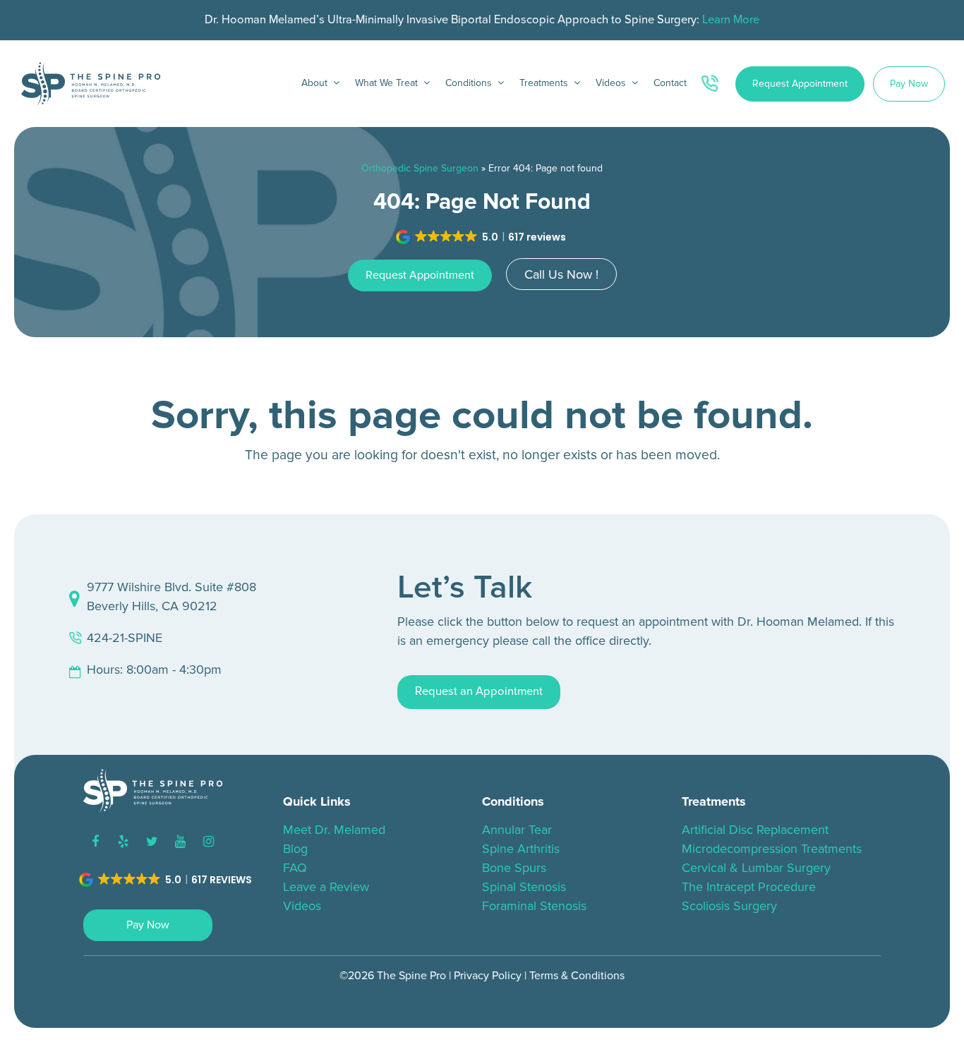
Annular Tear (517, 829)
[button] (482, 237)
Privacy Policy (488, 976)
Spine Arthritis (521, 848)
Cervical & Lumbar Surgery (756, 868)
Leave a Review (326, 887)
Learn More (730, 20)
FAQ (295, 868)
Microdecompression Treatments (772, 848)
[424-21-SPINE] (713, 84)
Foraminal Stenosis (534, 906)
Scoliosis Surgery (729, 906)
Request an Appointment (479, 691)
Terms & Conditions (577, 976)
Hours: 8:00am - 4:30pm (154, 669)
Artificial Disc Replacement (755, 829)
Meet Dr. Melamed (334, 829)
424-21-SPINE (124, 638)
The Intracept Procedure (749, 887)
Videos (302, 906)
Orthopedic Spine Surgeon (419, 168)
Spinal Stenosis (524, 887)
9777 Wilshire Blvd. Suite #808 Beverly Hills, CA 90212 (171, 596)
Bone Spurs (514, 868)
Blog (295, 848)
